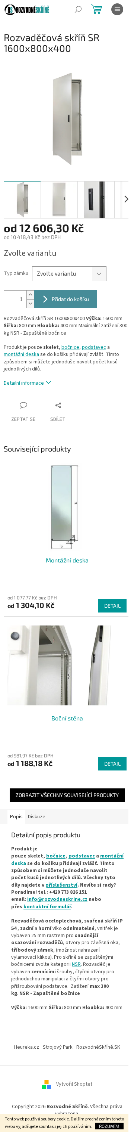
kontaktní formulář (47, 907)
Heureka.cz (26, 1047)
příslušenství (61, 885)
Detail (112, 605)
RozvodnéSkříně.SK (98, 1047)
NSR (76, 964)
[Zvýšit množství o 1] (30, 295)
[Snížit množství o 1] (30, 303)
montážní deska (21, 354)
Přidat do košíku (70, 299)
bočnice (70, 347)
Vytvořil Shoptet (74, 1084)
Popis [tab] (16, 817)
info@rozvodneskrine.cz (57, 899)
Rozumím (109, 1126)
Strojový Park (58, 1047)
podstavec (94, 347)
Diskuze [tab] (36, 817)
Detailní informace (24, 383)
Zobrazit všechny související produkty (67, 795)
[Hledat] (78, 9)
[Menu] (117, 9)
